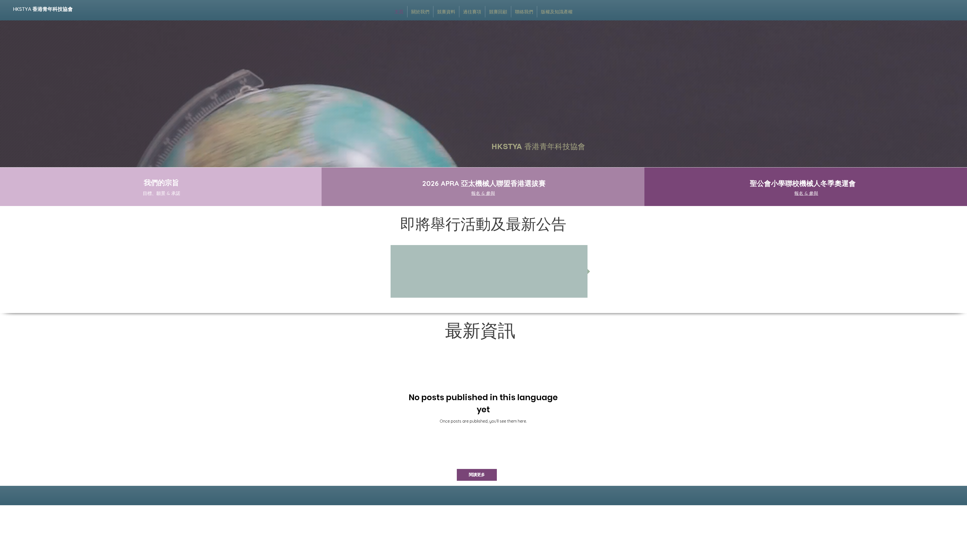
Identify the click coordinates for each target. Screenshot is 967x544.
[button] (446, 11)
